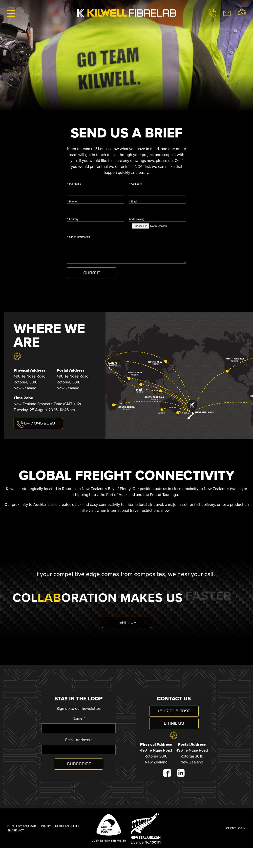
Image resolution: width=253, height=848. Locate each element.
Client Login (236, 828)
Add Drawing (136, 219)
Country (73, 219)
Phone (73, 201)
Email (134, 201)
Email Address (78, 740)
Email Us (174, 724)
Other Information (79, 237)
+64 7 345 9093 (174, 711)
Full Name (75, 184)
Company (136, 184)
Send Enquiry (91, 272)
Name (78, 718)
